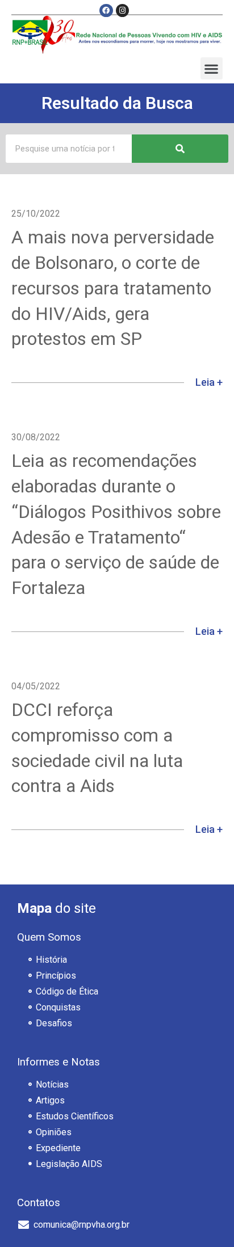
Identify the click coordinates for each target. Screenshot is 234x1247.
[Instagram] (122, 10)
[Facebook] (105, 10)
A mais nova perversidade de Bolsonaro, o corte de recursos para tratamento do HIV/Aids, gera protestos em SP (112, 287)
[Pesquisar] (180, 148)
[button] (211, 68)
